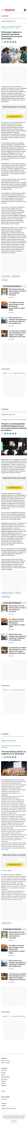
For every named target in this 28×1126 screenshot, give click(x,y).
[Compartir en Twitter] (10, 42)
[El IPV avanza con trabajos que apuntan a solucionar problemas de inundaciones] (4, 320)
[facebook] (8, 42)
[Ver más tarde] (2, 42)
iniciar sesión (10, 373)
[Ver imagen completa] (25, 48)
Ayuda (22, 1118)
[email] (13, 42)
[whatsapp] (5, 42)
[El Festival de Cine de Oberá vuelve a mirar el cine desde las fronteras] (4, 291)
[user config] (25, 10)
